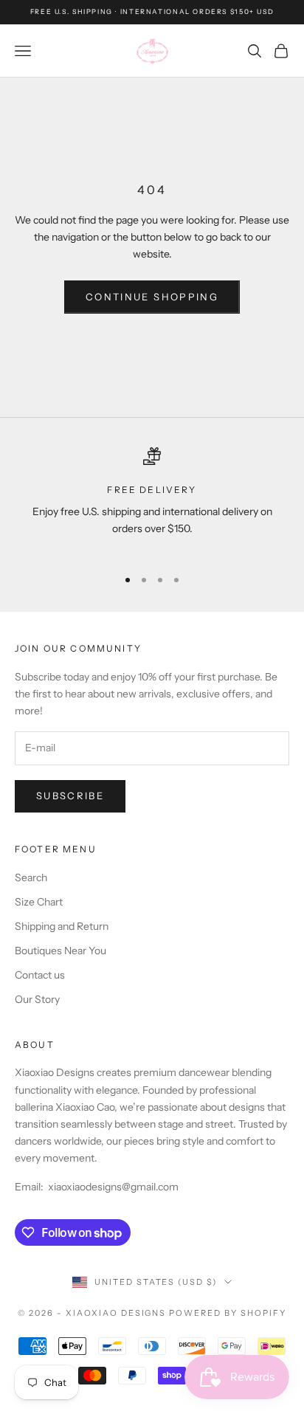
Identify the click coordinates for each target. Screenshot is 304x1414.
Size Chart (39, 901)
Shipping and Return (61, 926)
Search (31, 877)
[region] (152, 501)
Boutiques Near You (60, 950)
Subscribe (70, 795)
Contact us (40, 975)
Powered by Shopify (227, 1313)
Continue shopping (152, 297)
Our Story (37, 999)
